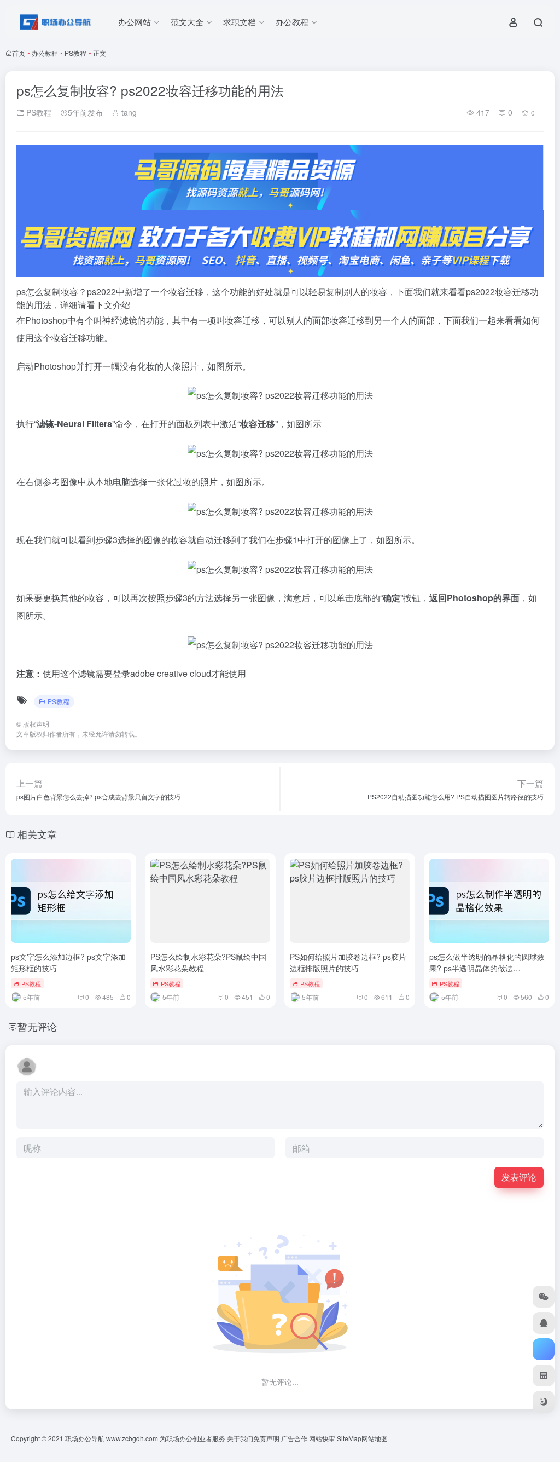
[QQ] (544, 1323)
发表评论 (518, 1177)
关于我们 (240, 1438)
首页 (18, 52)
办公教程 (45, 52)
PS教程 (75, 52)
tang (128, 112)
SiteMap (349, 1438)
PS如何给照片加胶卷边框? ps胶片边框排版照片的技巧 (348, 962)
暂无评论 (37, 1026)
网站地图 (374, 1438)
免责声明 (266, 1438)
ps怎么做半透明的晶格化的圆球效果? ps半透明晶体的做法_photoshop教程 (487, 968)
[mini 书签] (544, 1375)
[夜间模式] (544, 1402)
